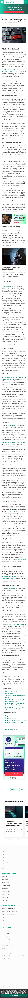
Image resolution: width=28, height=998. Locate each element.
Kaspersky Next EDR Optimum (8, 914)
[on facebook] (7, 789)
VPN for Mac (4, 900)
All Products (4, 923)
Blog (2, 971)
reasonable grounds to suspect (15, 624)
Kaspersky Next (5, 930)
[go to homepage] (10, 2)
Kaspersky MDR (5, 936)
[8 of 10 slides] (18, 840)
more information (22, 993)
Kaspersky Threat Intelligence (8, 942)
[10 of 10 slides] (22, 840)
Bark (3, 659)
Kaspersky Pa (9, 722)
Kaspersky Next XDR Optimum (8, 917)
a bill (11, 618)
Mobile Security (5, 882)
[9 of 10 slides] (20, 840)
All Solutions (4, 868)
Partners (3, 968)
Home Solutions (6, 848)
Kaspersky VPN (5, 862)
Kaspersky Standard (6, 851)
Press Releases (4, 977)
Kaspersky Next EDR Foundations (9, 911)
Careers (3, 983)
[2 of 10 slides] (8, 840)
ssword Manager (18, 722)
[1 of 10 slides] (6, 840)
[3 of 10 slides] (9, 840)
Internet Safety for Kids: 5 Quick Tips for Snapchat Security (14, 708)
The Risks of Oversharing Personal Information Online (14, 823)
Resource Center (4, 974)
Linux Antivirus (5, 888)
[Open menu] (2, 2)
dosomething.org (12, 588)
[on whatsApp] (21, 789)
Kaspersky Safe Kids (11, 716)
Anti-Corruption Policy (11, 955)
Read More (9, 834)
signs (15, 511)
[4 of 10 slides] (11, 840)
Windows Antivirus (6, 885)
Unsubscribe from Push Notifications (8, 986)
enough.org (12, 425)
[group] (14, 821)
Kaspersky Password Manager (8, 865)
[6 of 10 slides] (15, 840)
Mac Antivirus (5, 879)
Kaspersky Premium (11, 718)
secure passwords (21, 559)
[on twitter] (12, 789)
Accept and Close (14, 995)
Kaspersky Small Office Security (9, 908)
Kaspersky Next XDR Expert (8, 939)
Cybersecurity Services (7, 933)
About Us (3, 965)
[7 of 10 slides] (17, 840)
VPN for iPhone (5, 897)
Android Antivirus (5, 876)
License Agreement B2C (20, 955)
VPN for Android (5, 894)
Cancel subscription (14, 958)
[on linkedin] (16, 789)
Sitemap (3, 980)
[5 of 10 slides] (13, 840)
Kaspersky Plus (5, 854)
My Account (26, 2)
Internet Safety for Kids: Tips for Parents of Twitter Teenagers (14, 704)
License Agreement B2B (5, 958)
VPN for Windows (6, 891)
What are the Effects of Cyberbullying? (12, 692)
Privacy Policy (4, 955)
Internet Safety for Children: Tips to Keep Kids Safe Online (15, 700)
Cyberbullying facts (11, 729)
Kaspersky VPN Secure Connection (15, 720)
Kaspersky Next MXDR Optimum (9, 920)
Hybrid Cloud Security (6, 945)
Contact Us (3, 962)
